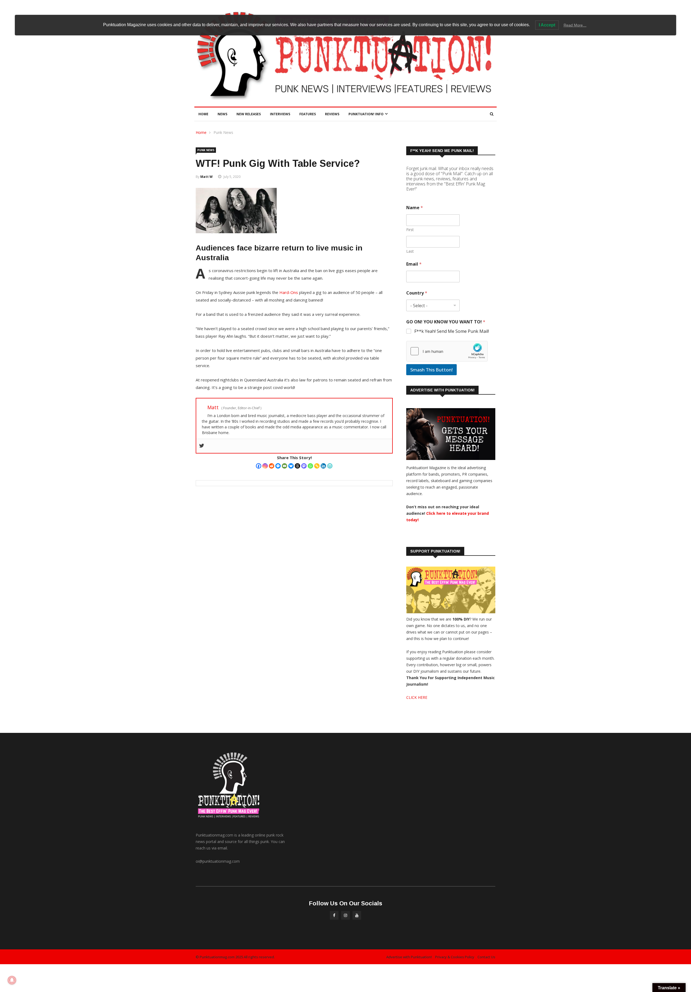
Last (410, 251)
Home (203, 114)
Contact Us (486, 956)
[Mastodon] (304, 466)
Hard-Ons (288, 292)
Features (307, 114)
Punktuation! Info (366, 114)
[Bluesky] (291, 466)
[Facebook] (258, 466)
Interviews (280, 114)
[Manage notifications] (12, 980)
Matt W (206, 176)
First (410, 229)
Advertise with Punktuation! (409, 956)
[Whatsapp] (310, 466)
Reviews (332, 114)
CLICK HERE (416, 697)
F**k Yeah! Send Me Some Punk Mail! (451, 331)
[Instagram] (265, 466)
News (222, 114)
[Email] (284, 466)
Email (414, 264)
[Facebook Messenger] (278, 466)
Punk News (223, 132)
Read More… (575, 25)
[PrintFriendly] (330, 466)
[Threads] (297, 466)
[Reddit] (271, 466)
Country (416, 293)
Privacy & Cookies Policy (454, 956)
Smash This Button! (431, 370)
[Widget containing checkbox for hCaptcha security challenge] (447, 351)
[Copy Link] (317, 466)
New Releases (248, 114)
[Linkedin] (323, 466)
